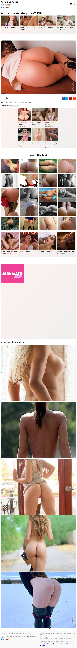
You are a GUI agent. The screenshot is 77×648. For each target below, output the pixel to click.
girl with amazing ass (25, 102)
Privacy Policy (51, 644)
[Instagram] (5, 7)
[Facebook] (1, 7)
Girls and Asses (9, 2)
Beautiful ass (14, 105)
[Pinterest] (7, 7)
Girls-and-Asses (15, 633)
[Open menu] (71, 4)
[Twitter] (3, 7)
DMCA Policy (59, 644)
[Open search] (74, 4)
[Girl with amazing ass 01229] (38, 67)
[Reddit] (8, 7)
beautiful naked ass (11, 102)
